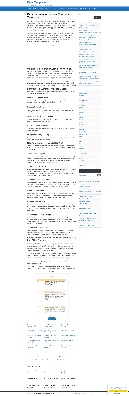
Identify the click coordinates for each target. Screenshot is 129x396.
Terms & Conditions (89, 394)
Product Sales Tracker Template (87, 44)
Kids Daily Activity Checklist (62, 360)
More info (118, 388)
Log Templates (83, 134)
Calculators (82, 102)
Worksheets (82, 165)
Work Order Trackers (84, 223)
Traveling (81, 163)
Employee (53, 8)
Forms (81, 122)
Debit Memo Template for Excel (87, 47)
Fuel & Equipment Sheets (34, 330)
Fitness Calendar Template (86, 67)
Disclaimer (70, 394)
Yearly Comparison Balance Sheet (88, 213)
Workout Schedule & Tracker (86, 220)
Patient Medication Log (85, 201)
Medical (81, 136)
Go (99, 175)
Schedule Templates (84, 153)
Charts (81, 107)
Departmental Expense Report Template (89, 81)
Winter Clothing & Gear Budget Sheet (88, 25)
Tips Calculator (83, 203)
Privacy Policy (78, 394)
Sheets (34, 8)
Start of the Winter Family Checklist (38, 360)
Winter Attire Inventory (67, 340)
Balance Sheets (62, 8)
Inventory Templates (73, 8)
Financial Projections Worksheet (87, 52)
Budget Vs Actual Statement (86, 59)
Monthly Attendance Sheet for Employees (90, 32)
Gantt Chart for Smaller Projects (87, 37)
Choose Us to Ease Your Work (88, 8)
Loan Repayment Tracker (68, 335)
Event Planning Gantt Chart (86, 83)
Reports (81, 151)
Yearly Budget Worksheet (85, 215)
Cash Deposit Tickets (84, 208)
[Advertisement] (51, 55)
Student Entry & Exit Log (68, 330)
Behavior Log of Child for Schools (88, 39)
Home (29, 8)
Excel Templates (37, 2)
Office (81, 139)
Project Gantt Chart (84, 70)
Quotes (81, 146)
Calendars (82, 105)
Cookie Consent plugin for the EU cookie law (117, 393)
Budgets (47, 8)
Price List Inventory (84, 206)
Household (82, 124)
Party (80, 141)
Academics (82, 90)
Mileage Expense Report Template (88, 65)
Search (81, 14)
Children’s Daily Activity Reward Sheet (89, 23)
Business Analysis (83, 100)
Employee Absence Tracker (86, 54)
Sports (81, 158)
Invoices (81, 129)
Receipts (81, 148)
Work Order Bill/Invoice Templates (88, 225)
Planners (81, 143)
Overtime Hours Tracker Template (88, 76)
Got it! (117, 391)
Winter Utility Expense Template (87, 27)
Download (51, 319)
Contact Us (63, 394)
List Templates (83, 131)
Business (40, 8)
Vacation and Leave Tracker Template (89, 78)
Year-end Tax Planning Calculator (87, 218)
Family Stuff (82, 117)
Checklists (82, 110)
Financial (81, 119)
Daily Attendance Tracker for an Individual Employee (87, 73)
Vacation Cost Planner (85, 198)
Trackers (81, 160)
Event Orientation (83, 115)
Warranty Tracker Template (86, 196)
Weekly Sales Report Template (87, 56)
